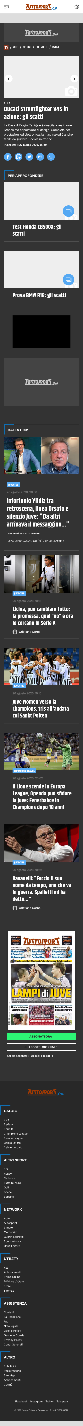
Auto (7, 1218)
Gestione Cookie (14, 1335)
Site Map (9, 1375)
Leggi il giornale (43, 1047)
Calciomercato (13, 1147)
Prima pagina (12, 1277)
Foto (15, 47)
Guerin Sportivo (14, 1236)
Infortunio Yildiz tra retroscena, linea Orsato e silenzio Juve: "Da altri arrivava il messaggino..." (38, 512)
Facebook (21, 1401)
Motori (27, 47)
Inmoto (8, 1227)
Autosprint (10, 1223)
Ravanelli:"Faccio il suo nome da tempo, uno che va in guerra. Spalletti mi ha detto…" (42, 889)
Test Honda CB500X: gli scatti (37, 230)
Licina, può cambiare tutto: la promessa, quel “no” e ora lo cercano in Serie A (43, 616)
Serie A (8, 1124)
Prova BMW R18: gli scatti (39, 295)
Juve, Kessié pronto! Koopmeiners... (25, 534)
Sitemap (9, 1290)
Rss (6, 1267)
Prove (55, 47)
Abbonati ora (40, 1036)
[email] (40, 157)
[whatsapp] (18, 157)
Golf (6, 1187)
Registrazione (12, 1371)
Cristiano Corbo (30, 632)
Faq (6, 1321)
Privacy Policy (13, 1340)
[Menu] (6, 6)
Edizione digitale (14, 1281)
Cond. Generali (13, 1344)
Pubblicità (10, 1366)
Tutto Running (12, 1183)
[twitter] (29, 157)
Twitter (50, 1401)
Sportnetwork (12, 1241)
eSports (9, 1196)
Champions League (24, 771)
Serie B (8, 1129)
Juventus (13, 485)
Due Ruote (42, 47)
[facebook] (8, 157)
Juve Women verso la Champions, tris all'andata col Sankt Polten (41, 709)
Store (7, 1286)
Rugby (8, 1173)
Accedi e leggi (40, 1055)
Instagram (36, 1401)
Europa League (13, 1138)
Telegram (62, 1401)
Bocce (8, 1192)
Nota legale (11, 1326)
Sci (6, 1169)
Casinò (8, 1384)
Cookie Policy (12, 1330)
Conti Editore (12, 1246)
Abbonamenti (12, 1272)
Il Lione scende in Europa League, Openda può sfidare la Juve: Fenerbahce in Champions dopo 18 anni (42, 797)
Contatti (9, 1312)
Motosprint (10, 1232)
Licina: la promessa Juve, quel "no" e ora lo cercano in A (36, 541)
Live (6, 1120)
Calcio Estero (12, 1143)
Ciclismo (9, 1178)
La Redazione (12, 1317)
